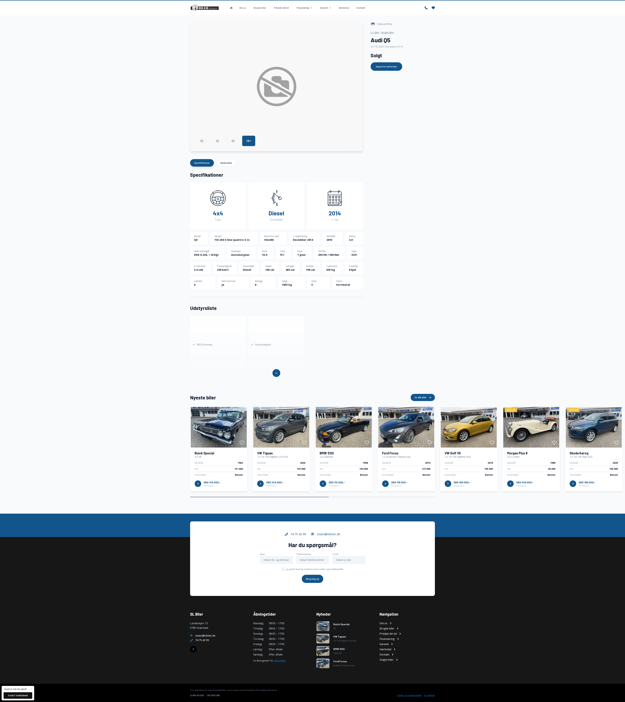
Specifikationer (202, 162)
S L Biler (375, 32)
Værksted (344, 8)
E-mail (335, 554)
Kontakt (361, 8)
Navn (262, 554)
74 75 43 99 (298, 534)
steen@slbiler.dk (328, 534)
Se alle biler (421, 397)
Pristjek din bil (281, 8)
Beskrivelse (226, 162)
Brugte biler (260, 8)
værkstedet (280, 660)
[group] (276, 86)
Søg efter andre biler (386, 66)
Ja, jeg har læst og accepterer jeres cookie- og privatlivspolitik (314, 569)
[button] (350, 144)
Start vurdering (18, 695)
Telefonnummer (303, 554)
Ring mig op (312, 578)
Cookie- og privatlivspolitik (409, 695)
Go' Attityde (429, 695)
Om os (242, 8)
